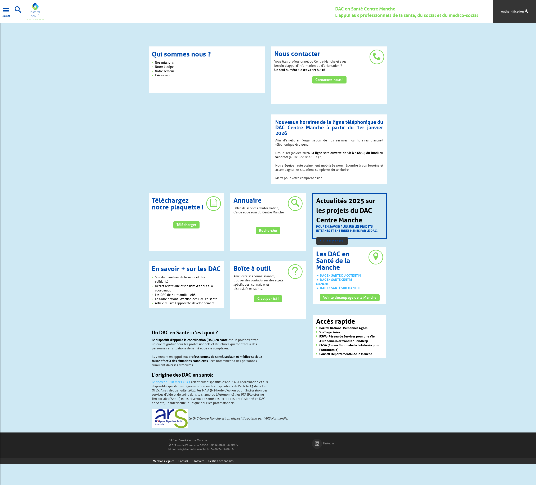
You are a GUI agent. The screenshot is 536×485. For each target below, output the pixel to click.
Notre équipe (164, 67)
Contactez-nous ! (329, 79)
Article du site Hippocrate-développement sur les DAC (184, 305)
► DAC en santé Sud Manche (338, 287)
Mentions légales (163, 461)
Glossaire (198, 461)
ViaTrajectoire (329, 332)
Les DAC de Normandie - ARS (175, 295)
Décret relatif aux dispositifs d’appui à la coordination (184, 288)
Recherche (268, 230)
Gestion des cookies (220, 461)
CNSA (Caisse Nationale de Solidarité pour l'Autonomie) (349, 347)
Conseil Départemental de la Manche (345, 354)
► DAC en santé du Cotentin (338, 275)
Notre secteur (164, 71)
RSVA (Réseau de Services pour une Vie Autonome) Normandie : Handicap (347, 338)
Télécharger (186, 224)
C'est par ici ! (268, 298)
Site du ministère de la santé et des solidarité (180, 279)
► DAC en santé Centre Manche (334, 281)
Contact (183, 461)
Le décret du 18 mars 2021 (171, 382)
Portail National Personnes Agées (343, 328)
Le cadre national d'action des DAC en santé (186, 299)
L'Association (164, 75)
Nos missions (164, 62)
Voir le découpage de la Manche (349, 297)
